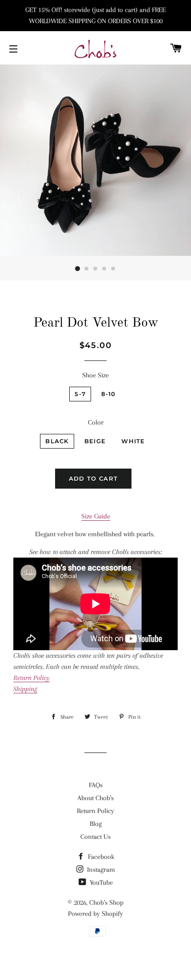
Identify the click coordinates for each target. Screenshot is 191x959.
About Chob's (95, 798)
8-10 (108, 393)
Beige (95, 441)
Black (57, 441)
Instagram (100, 870)
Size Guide (95, 516)
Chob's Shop (106, 902)
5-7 (80, 393)
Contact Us (95, 837)
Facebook (100, 857)
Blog (96, 824)
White (133, 441)
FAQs (96, 785)
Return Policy (95, 811)
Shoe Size (95, 375)
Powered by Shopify (95, 914)
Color (95, 422)
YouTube (100, 882)
